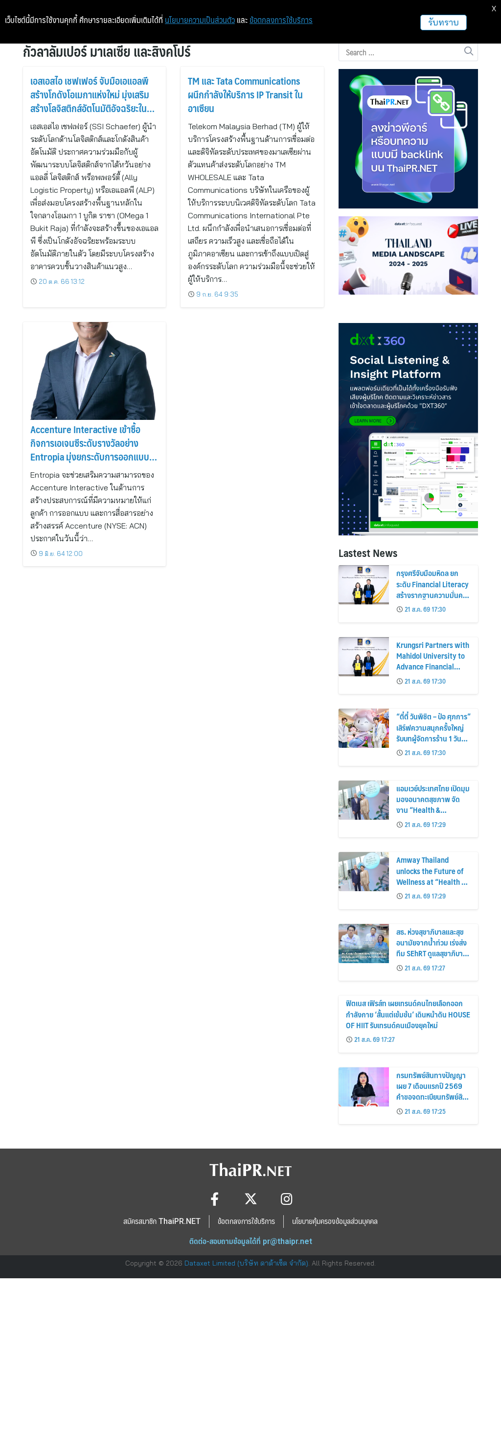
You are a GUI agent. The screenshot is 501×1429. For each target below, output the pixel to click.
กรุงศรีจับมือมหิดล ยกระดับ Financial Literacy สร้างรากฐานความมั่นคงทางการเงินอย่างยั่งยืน (432, 589)
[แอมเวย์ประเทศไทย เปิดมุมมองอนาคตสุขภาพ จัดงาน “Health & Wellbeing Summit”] (364, 800)
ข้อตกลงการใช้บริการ (281, 20)
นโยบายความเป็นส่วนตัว (200, 20)
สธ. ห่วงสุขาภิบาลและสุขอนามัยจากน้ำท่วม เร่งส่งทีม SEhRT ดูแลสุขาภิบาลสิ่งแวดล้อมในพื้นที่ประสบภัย (431, 953)
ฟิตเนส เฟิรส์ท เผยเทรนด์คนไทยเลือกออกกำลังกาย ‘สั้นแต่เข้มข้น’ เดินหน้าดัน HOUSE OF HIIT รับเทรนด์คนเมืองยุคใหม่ (408, 1014)
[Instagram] (287, 1198)
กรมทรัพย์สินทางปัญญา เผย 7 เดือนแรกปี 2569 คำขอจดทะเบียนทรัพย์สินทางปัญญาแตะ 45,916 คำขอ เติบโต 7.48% (431, 1097)
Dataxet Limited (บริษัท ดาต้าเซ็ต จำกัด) (246, 1263)
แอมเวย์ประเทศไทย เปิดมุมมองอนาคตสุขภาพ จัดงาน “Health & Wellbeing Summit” (433, 805)
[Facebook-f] (214, 1198)
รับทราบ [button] (443, 22)
